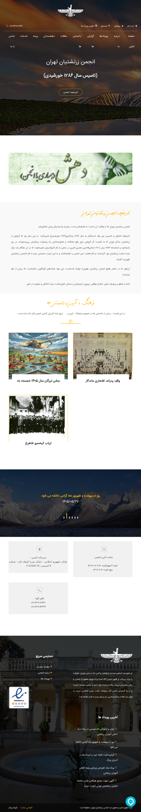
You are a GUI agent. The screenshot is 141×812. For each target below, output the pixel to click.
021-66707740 (16, 26)
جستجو (104, 26)
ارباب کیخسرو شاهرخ (38, 443)
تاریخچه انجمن (70, 92)
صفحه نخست (43, 667)
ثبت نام (130, 26)
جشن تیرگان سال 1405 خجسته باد (38, 381)
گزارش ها (90, 37)
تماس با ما (12, 37)
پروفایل (117, 26)
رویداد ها (46, 679)
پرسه (35, 36)
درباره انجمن (44, 673)
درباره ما (117, 37)
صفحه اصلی (131, 37)
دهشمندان (49, 36)
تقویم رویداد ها (87, 26)
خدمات (24, 36)
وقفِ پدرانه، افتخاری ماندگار (103, 381)
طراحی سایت (26, 808)
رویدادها (103, 36)
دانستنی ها (77, 37)
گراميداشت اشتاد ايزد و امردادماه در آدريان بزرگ (70, 495)
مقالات (63, 36)
